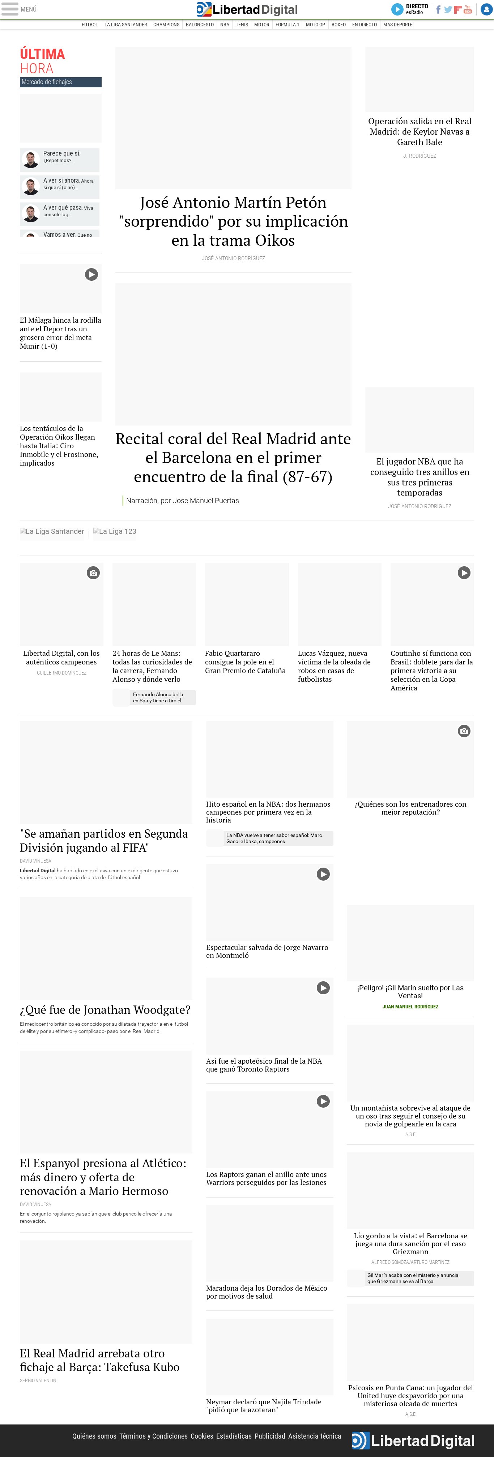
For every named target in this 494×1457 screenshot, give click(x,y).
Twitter (448, 9)
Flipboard (458, 9)
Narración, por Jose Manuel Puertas (182, 500)
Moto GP (315, 24)
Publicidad (270, 1436)
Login (487, 9)
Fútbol (90, 24)
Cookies (202, 1436)
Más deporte (397, 24)
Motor (261, 24)
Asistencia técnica (314, 1436)
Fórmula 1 (287, 24)
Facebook (438, 9)
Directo (417, 9)
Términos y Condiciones (153, 1436)
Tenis (242, 24)
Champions (166, 24)
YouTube (468, 9)
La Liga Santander (126, 24)
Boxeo (339, 24)
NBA (224, 24)
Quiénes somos (94, 1436)
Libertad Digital (247, 9)
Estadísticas (234, 1436)
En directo (364, 24)
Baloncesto (200, 24)
